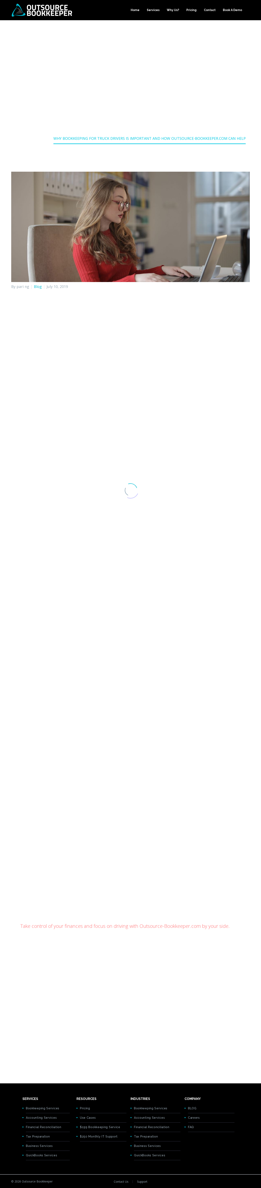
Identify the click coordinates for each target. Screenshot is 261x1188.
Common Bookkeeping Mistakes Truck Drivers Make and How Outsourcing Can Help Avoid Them (104, 368)
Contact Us (121, 1181)
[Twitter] (20, 1062)
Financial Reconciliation (43, 1127)
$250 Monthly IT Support (99, 1136)
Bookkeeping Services (42, 1108)
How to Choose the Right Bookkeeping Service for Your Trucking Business (84, 374)
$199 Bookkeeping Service (100, 1127)
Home (135, 10)
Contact (210, 10)
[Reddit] (45, 1062)
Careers (194, 1117)
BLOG (192, 1108)
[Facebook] (13, 1062)
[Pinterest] (26, 1062)
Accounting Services (41, 1117)
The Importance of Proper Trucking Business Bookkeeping (71, 361)
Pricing (191, 10)
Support (142, 1181)
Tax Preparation (38, 1136)
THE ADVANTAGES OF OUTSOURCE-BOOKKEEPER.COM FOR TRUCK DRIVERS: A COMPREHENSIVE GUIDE (108, 1044)
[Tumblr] (32, 1062)
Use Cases (88, 1117)
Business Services (39, 1146)
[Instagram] (248, 1182)
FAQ (191, 1127)
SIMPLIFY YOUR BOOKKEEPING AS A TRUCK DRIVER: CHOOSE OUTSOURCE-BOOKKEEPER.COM (100, 1038)
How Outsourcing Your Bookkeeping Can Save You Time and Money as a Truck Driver (94, 387)
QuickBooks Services (41, 1155)
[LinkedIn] (39, 1062)
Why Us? (173, 10)
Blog (38, 286)
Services (153, 10)
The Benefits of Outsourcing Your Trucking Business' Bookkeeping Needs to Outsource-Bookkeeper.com (111, 380)
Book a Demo (232, 10)
